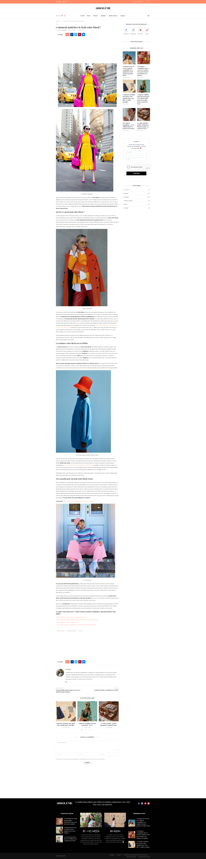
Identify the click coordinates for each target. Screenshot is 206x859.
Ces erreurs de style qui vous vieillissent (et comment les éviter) (70, 838)
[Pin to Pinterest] (79, 34)
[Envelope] (148, 803)
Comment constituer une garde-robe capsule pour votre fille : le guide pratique (129, 98)
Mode (88, 15)
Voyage (122, 15)
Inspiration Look (71, 630)
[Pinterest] (62, 16)
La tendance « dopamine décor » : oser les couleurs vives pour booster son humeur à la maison (143, 71)
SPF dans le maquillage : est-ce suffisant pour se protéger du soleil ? (129, 125)
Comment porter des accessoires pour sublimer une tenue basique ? (70, 830)
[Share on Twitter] (75, 34)
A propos (112, 854)
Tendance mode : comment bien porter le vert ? (73, 617)
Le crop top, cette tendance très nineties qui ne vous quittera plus (78, 619)
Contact (119, 854)
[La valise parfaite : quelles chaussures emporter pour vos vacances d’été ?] (109, 711)
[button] (58, 715)
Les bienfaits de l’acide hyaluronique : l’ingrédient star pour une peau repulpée (70, 821)
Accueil (82, 15)
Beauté (95, 15)
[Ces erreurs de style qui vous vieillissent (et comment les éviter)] (59, 838)
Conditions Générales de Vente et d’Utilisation (136, 854)
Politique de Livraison (144, 856)
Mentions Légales (131, 856)
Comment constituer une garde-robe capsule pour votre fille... (66, 724)
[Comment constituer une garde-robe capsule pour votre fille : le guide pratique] (66, 711)
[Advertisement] (87, 49)
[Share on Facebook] (71, 34)
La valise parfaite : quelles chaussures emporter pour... (108, 724)
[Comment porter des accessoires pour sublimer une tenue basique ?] (59, 830)
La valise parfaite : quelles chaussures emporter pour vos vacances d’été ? (143, 125)
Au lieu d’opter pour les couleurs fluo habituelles (78, 465)
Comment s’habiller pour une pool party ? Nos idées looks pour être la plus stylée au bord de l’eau (143, 99)
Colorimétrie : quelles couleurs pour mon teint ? (80, 501)
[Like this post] (68, 34)
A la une (137, 190)
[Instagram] (60, 16)
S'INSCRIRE (136, 173)
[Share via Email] (83, 34)
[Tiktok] (65, 16)
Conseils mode (61, 630)
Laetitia (64, 30)
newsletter (58, 1)
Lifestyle (103, 15)
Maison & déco (113, 15)
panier (64, 1)
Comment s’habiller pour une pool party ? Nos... (87, 724)
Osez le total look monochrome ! (68, 622)
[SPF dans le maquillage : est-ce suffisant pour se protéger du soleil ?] (129, 114)
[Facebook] (57, 16)
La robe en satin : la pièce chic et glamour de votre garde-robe (77, 624)
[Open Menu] (148, 15)
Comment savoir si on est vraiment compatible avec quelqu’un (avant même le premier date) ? (128, 71)
